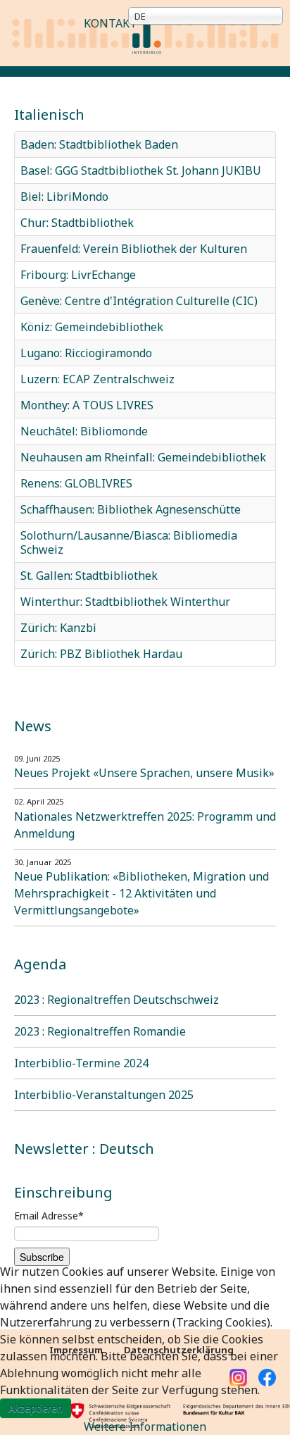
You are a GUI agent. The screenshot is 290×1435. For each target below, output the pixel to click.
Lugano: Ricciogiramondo (86, 353)
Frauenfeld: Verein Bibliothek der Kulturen (133, 248)
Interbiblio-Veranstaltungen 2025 (104, 1094)
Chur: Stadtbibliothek (77, 222)
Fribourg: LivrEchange (78, 274)
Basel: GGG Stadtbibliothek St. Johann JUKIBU (140, 170)
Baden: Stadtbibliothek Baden (99, 144)
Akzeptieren (35, 1408)
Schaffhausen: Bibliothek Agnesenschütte (130, 509)
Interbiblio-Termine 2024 (81, 1063)
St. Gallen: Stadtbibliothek (89, 575)
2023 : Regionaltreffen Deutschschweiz (116, 999)
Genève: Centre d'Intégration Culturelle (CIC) (139, 301)
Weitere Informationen (145, 1426)
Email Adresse (49, 1215)
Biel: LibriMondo (64, 196)
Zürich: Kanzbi (58, 627)
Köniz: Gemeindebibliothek (91, 327)
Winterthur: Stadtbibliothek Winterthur (125, 601)
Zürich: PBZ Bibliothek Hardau (101, 653)
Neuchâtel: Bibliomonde (84, 431)
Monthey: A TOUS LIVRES (86, 405)
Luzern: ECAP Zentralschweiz (97, 379)
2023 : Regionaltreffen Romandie (100, 1031)
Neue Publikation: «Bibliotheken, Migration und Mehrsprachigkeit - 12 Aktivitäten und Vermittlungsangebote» (141, 893)
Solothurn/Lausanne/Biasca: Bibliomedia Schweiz (128, 542)
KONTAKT (110, 23)
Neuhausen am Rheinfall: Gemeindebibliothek (143, 457)
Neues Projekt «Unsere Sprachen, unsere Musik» (144, 773)
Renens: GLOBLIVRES (76, 483)
